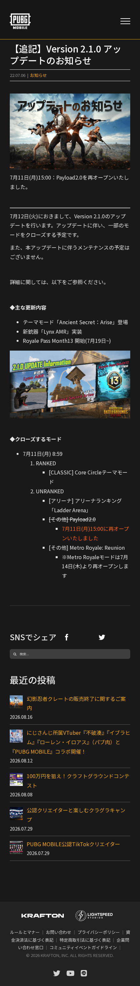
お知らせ (38, 75)
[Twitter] (101, 637)
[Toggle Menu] (125, 21)
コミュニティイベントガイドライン (83, 947)
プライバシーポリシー (98, 932)
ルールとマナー (25, 932)
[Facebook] (66, 637)
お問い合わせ (58, 932)
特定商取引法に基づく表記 (85, 940)
